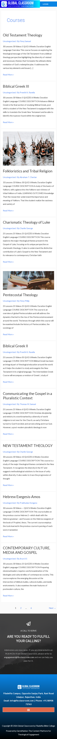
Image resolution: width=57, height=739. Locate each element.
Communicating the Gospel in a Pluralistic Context (27, 395)
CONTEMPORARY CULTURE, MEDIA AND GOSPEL (26, 550)
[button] (28, 710)
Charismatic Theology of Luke (26, 222)
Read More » (8, 74)
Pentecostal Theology (20, 295)
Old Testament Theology (22, 35)
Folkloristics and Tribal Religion (27, 171)
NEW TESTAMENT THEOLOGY (28, 445)
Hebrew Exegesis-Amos (21, 496)
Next (52, 608)
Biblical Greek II (15, 346)
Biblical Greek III (16, 86)
